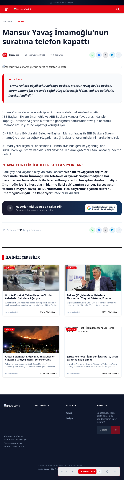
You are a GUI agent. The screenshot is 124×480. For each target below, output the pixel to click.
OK (115, 430)
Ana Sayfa (7, 22)
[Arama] (118, 9)
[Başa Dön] (115, 471)
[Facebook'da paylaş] (99, 55)
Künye (69, 412)
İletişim (69, 418)
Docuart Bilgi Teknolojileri (54, 469)
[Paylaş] (107, 471)
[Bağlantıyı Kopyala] (119, 55)
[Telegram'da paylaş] (112, 55)
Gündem (20, 22)
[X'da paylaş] (105, 55)
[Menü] (6, 9)
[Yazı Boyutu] (73, 471)
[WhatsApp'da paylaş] (92, 55)
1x (99, 471)
